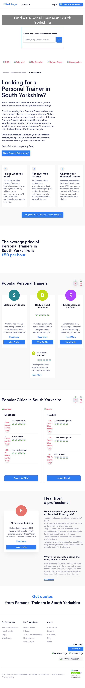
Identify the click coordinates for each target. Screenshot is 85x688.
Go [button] (59, 39)
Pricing (26, 631)
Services (5, 72)
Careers (50, 631)
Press (49, 641)
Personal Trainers (18, 72)
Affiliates (51, 634)
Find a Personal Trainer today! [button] (16, 153)
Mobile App (7, 638)
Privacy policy (8, 677)
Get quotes (42, 596)
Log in (54, 4)
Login (4, 634)
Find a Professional (10, 627)
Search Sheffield (21, 478)
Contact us (76, 648)
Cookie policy (57, 674)
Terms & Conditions (40, 674)
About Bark (52, 627)
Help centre (28, 638)
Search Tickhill (63, 478)
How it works (7, 631)
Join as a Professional (32, 634)
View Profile (14, 342)
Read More (49, 579)
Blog (49, 638)
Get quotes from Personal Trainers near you (43, 214)
